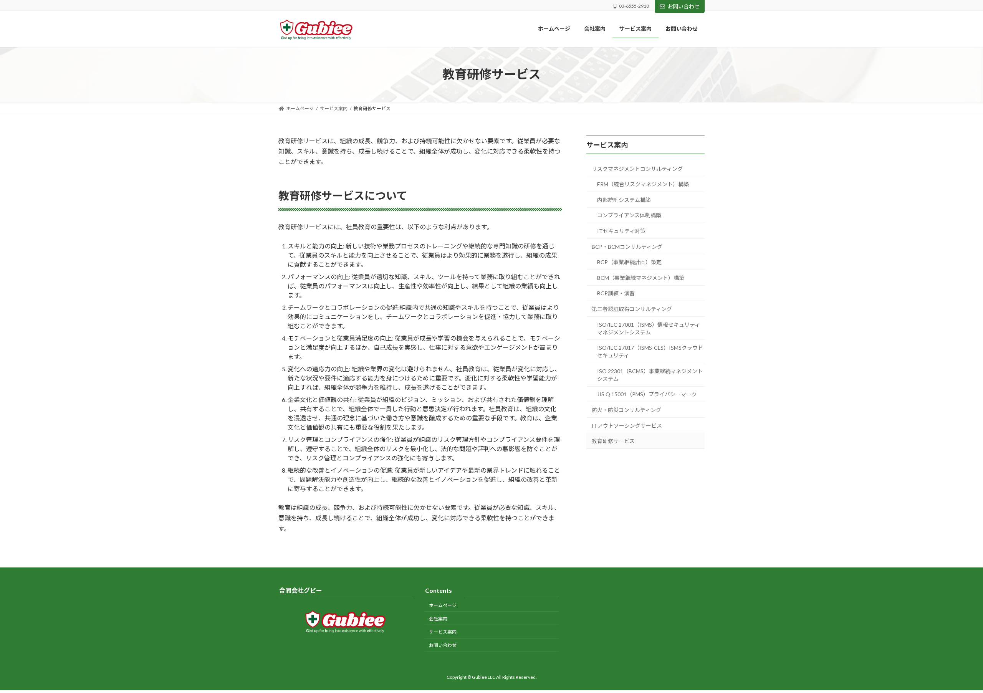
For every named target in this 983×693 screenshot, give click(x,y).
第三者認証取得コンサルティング (632, 309)
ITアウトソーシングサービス (627, 425)
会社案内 (438, 618)
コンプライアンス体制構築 (629, 215)
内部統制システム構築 (624, 199)
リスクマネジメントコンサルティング (637, 168)
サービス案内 (607, 144)
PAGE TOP (954, 665)
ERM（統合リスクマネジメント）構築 (643, 184)
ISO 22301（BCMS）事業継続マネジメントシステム (650, 374)
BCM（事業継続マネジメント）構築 (640, 277)
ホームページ (443, 605)
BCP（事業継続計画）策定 (629, 262)
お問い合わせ (683, 6)
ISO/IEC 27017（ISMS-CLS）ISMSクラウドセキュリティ (650, 351)
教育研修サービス (613, 441)
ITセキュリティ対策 (621, 231)
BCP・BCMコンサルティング (627, 246)
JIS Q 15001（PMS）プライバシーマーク (647, 394)
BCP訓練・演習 (616, 293)
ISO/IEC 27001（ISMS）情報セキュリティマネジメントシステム (648, 328)
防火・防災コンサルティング (626, 410)
